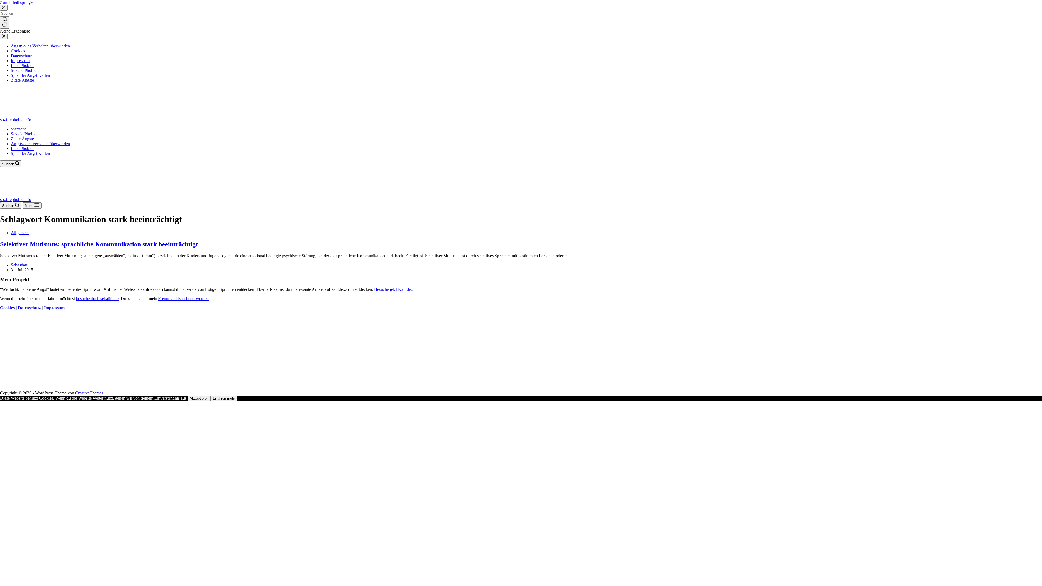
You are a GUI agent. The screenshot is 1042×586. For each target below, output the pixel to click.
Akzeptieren (199, 398)
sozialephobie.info (15, 119)
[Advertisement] (163, 353)
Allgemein (20, 232)
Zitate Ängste (22, 138)
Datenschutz (29, 307)
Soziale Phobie (23, 134)
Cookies (7, 307)
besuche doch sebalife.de (97, 298)
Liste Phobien (22, 148)
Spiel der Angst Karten (30, 153)
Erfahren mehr (224, 398)
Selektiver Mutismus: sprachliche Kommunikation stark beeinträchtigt (99, 244)
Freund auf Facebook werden (183, 298)
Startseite (18, 129)
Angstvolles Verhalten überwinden (40, 143)
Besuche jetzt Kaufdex (393, 289)
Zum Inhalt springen (17, 2)
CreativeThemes (89, 393)
